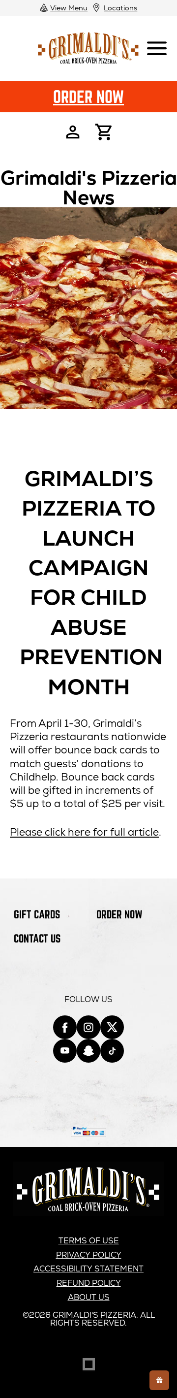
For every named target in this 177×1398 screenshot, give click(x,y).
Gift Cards (37, 914)
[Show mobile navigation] (157, 48)
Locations (120, 7)
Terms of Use (89, 1240)
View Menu (69, 7)
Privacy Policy (88, 1255)
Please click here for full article (84, 832)
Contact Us (37, 938)
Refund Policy (89, 1283)
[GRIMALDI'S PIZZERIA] (88, 1213)
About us (89, 1297)
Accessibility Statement (88, 1269)
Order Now (88, 96)
